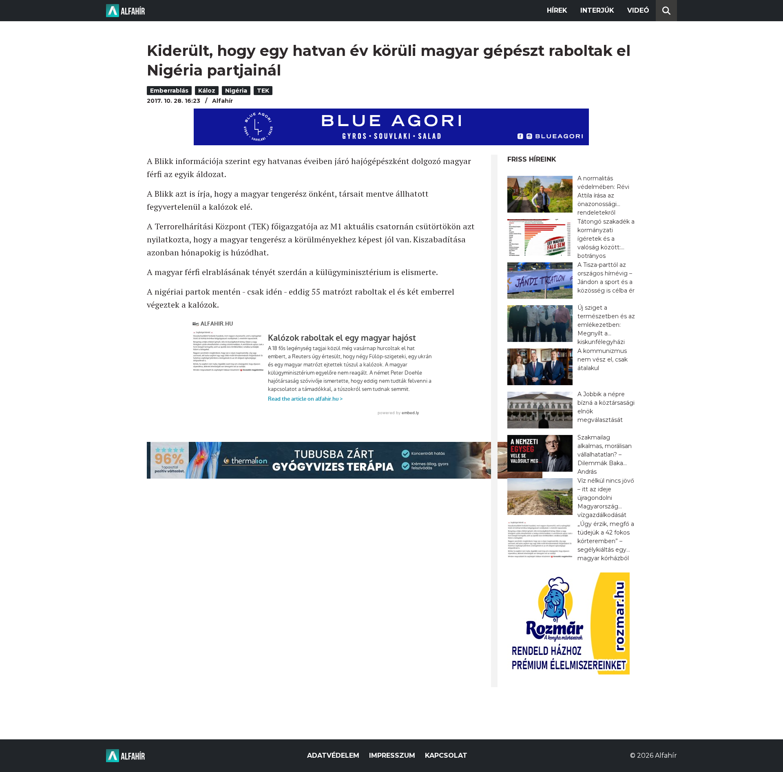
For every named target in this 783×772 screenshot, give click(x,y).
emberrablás (169, 90)
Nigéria (236, 90)
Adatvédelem (333, 755)
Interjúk (597, 10)
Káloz (206, 90)
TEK (263, 90)
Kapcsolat (446, 755)
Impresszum (392, 755)
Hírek (557, 10)
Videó (638, 10)
